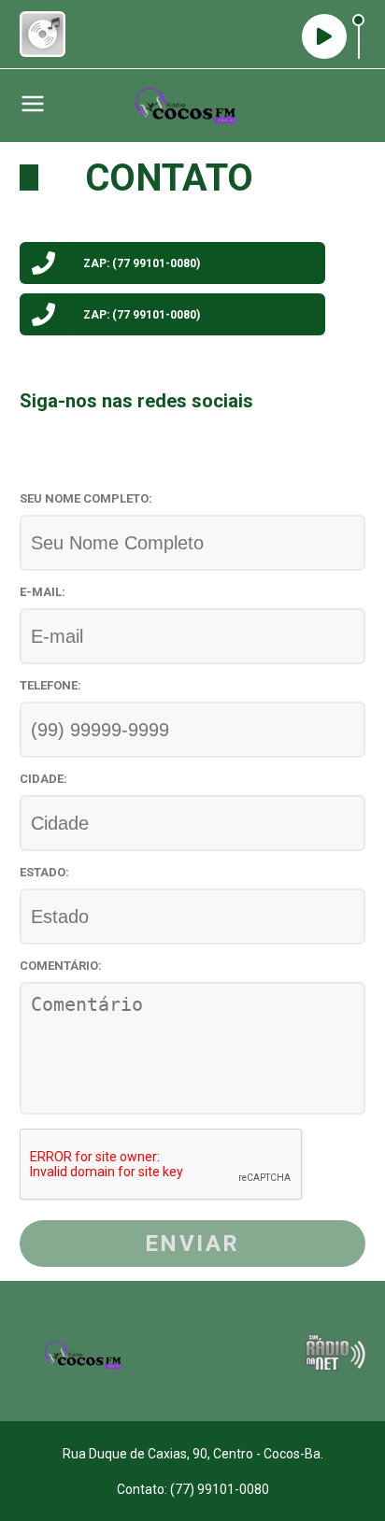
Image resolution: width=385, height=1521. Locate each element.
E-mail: (42, 592)
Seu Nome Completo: (86, 498)
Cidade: (43, 779)
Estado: (44, 872)
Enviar (192, 1243)
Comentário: (61, 966)
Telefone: (50, 685)
